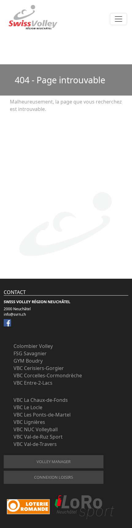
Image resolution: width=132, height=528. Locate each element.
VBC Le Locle (28, 407)
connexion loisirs (53, 477)
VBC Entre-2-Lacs (33, 382)
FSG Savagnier (30, 353)
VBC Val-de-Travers (35, 444)
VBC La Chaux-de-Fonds (41, 400)
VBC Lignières (29, 422)
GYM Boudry (28, 360)
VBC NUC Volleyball (36, 429)
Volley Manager (54, 461)
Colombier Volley (33, 346)
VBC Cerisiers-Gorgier (39, 368)
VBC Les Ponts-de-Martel (42, 414)
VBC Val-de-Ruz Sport (38, 436)
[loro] (60, 506)
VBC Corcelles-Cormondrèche (48, 375)
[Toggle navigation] (118, 19)
